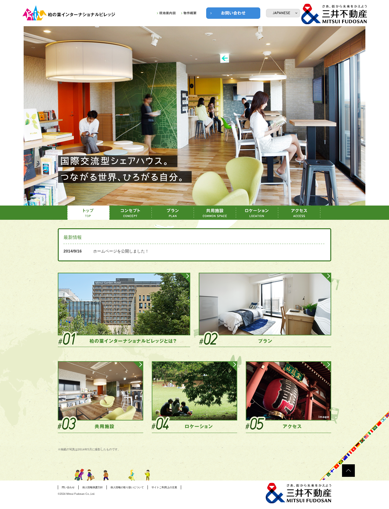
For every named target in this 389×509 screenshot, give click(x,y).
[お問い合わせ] (233, 13)
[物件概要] (188, 13)
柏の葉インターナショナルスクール (69, 13)
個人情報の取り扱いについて (127, 487)
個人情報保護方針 (92, 487)
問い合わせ (68, 487)
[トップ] (88, 213)
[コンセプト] (131, 213)
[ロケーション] (257, 213)
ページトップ (348, 470)
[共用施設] (215, 213)
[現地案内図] (166, 13)
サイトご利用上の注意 (164, 487)
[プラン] (173, 213)
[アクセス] (299, 213)
